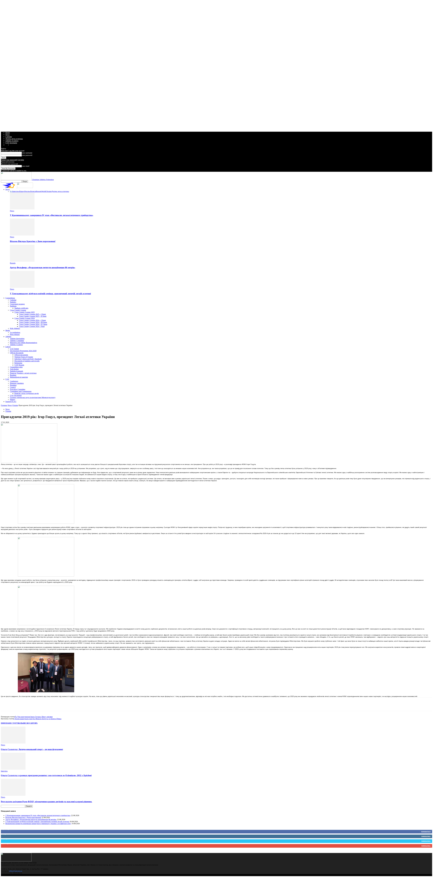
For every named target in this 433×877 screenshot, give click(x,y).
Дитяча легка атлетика (14, 139)
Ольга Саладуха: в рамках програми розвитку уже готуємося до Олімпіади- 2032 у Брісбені (46, 775)
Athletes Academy (11, 141)
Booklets (13, 375)
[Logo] (9, 187)
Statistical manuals (16, 371)
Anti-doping (14, 369)
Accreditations (15, 332)
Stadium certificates (21, 308)
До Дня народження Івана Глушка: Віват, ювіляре (34, 717)
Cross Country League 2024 (24, 318)
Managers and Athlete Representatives (23, 343)
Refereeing (18, 363)
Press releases (15, 334)
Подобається (426, 831)
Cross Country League (18, 310)
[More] (45, 706)
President (13, 385)
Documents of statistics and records (26, 361)
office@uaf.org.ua (15, 871)
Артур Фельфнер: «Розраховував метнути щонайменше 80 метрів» (42, 267)
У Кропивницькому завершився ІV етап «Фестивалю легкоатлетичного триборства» (51, 215)
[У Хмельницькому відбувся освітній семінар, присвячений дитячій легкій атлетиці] (22, 287)
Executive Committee (17, 389)
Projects (33, 191)
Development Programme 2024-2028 (23, 351)
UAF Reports (19, 365)
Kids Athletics (15, 328)
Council (13, 387)
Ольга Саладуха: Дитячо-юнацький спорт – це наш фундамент (32, 749)
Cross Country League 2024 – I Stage (32, 320)
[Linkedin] (29, 706)
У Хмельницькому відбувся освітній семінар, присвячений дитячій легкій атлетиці (50, 293)
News (7, 135)
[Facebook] (4, 706)
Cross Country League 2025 (24, 312)
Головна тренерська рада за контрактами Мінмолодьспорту (32, 397)
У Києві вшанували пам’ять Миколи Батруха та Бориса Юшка (37, 719)
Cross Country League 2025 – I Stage (32, 314)
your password (27, 155)
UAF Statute (14, 349)
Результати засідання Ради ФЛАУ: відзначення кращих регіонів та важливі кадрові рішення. (46, 801)
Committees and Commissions (20, 391)
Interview (15, 191)
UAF (7, 379)
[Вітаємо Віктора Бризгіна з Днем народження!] (22, 235)
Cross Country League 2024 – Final (32, 326)
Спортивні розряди (17, 304)
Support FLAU (10, 402)
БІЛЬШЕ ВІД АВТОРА (28, 723)
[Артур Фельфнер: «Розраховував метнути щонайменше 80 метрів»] (22, 261)
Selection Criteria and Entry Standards (28, 359)
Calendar (8, 137)
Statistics (13, 302)
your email (25, 166)
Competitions (10, 298)
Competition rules (16, 367)
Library (8, 347)
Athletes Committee (17, 341)
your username (27, 153)
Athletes (8, 337)
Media (7, 330)
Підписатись (426, 836)
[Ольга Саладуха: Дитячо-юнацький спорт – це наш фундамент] (13, 743)
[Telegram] (37, 706)
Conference (14, 381)
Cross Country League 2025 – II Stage (32, 316)
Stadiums (13, 306)
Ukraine (49, 191)
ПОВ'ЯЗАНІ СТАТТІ (9, 723)
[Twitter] (12, 706)
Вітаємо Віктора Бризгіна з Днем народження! (32, 241)
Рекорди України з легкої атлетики (23, 373)
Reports (38, 191)
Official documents (16, 353)
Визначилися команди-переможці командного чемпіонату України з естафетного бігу (38, 824)
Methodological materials (19, 377)
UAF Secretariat (11, 143)
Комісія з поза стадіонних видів (26, 393)
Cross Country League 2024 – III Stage (33, 322)
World (43, 191)
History (21, 191)
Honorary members (17, 383)
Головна (4, 405)
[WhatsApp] (21, 706)
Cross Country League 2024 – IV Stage (33, 324)
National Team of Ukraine (23, 357)
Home (7, 133)
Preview (27, 191)
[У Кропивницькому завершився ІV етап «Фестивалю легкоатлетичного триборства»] (22, 209)
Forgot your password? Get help (12, 160)
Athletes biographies (17, 339)
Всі (11, 191)
